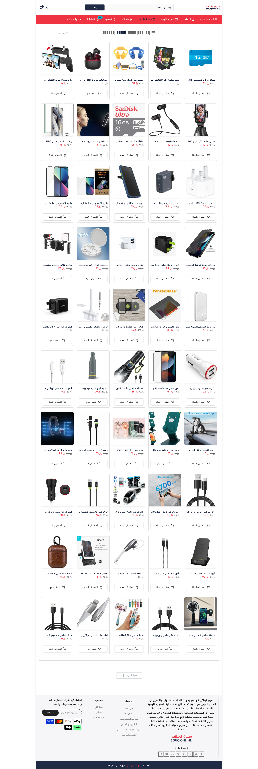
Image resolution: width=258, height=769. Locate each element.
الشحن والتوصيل (129, 734)
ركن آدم (125, 19)
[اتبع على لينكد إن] (184, 754)
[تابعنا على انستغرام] (190, 754)
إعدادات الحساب (99, 717)
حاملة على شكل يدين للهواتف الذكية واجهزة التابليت (116, 79)
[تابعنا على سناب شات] (172, 754)
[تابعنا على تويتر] (195, 754)
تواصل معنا (129, 713)
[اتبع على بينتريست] (178, 754)
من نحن (129, 708)
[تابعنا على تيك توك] (160, 754)
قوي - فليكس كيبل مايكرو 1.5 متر (162, 573)
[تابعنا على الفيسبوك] (201, 754)
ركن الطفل (94, 19)
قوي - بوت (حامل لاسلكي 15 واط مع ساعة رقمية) (189, 573)
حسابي (99, 712)
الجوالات (187, 19)
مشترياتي (99, 707)
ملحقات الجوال (145, 19)
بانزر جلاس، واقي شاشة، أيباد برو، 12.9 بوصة (156, 326)
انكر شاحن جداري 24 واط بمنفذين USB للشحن (47, 326)
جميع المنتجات (74, 19)
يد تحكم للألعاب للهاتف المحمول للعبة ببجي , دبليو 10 (44, 79)
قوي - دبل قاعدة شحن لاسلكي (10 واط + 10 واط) (117, 326)
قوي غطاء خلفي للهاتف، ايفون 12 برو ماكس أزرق (118, 203)
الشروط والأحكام (129, 724)
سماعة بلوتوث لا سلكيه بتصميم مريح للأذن (121, 573)
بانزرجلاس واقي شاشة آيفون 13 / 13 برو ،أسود (48, 203)
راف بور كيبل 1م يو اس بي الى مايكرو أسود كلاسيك (189, 511)
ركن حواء (109, 19)
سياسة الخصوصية (129, 719)
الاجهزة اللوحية (167, 19)
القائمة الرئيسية (207, 19)
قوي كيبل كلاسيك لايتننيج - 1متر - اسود (87, 511)
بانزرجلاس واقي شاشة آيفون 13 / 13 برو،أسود (84, 203)
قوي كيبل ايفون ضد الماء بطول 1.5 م (89, 450)
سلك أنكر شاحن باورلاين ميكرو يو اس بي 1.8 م (155, 635)
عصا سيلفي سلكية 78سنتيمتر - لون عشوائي (120, 635)
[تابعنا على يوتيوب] (166, 754)
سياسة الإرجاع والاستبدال (129, 729)
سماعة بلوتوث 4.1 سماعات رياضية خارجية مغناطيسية (151, 141)
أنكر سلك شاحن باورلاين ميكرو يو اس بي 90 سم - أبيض (43, 388)
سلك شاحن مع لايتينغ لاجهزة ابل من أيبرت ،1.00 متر (44, 635)
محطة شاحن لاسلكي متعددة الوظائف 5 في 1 (191, 635)
